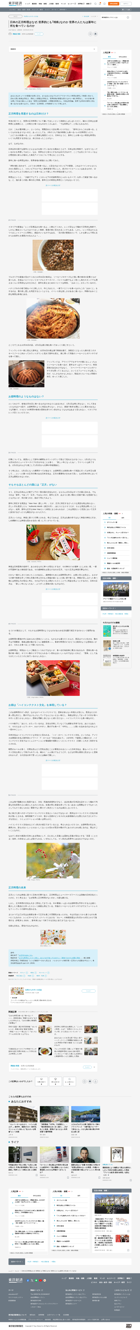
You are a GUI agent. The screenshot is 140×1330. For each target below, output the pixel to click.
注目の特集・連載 (109, 578)
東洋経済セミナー (71, 1304)
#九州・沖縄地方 (108, 614)
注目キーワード (108, 608)
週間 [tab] (122, 518)
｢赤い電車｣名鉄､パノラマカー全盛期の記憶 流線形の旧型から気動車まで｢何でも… (118, 94)
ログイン (125, 3)
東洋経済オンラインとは (110, 17)
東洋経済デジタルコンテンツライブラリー (44, 1304)
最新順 (34, 4)
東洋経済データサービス (73, 1300)
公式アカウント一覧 (53, 1315)
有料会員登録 (113, 3)
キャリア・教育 (37, 9)
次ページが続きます (53, 185)
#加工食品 (19, 976)
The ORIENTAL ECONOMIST (40, 1294)
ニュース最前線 (112, 558)
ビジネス (13, 9)
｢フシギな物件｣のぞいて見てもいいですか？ (118, 537)
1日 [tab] (109, 517)
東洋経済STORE (36, 1300)
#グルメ (22, 972)
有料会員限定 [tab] (123, 57)
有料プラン (118, 1300)
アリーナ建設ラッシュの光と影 (114, 599)
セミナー (71, 4)
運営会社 (32, 1315)
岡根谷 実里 (16, 34)
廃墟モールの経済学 (113, 563)
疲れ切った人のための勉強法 (121, 627)
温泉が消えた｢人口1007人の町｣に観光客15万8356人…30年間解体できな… (117, 73)
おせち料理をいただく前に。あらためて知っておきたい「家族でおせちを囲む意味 (49, 958)
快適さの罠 (116, 641)
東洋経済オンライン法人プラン (75, 1294)
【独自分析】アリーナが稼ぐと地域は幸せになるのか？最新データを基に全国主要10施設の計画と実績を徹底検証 (104, 1223)
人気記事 (106, 53)
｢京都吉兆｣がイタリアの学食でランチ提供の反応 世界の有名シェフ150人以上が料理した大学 (23, 1051)
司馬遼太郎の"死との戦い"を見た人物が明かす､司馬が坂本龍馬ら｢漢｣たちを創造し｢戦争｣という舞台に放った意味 (23, 1167)
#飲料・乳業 (40, 976)
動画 (57, 4)
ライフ (47, 9)
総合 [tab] (109, 56)
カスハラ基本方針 (93, 1319)
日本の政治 (110, 548)
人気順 (51, 4)
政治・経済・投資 (24, 9)
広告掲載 (66, 1315)
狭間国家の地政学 (119, 655)
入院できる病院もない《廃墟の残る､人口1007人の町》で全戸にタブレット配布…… (118, 62)
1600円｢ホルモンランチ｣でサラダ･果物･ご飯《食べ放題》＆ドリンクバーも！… (118, 83)
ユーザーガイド (119, 1307)
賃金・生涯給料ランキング (115, 568)
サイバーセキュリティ (16, 1297)
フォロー (38, 34)
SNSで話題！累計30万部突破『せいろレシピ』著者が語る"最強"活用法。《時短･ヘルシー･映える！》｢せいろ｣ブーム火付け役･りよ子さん (23, 1030)
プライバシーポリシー (35, 1319)
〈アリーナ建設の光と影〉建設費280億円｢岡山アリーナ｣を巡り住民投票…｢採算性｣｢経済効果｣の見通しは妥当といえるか (104, 1241)
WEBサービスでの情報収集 (17, 1319)
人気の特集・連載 (110, 513)
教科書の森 (96, 1300)
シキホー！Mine (36, 1307)
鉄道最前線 (12, 1300)
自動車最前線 (111, 553)
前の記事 (86, 16)
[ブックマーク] (90, 34)
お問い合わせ (105, 1319)
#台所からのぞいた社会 (31, 16)
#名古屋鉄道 (119, 614)
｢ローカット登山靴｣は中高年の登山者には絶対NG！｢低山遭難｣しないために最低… (118, 104)
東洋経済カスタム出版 (99, 1297)
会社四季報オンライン (38, 1297)
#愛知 (126, 614)
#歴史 (32, 972)
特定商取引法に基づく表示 (61, 1319)
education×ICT (13, 1294)
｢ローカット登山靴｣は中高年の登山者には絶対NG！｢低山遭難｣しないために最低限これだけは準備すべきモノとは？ (54, 1168)
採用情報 (41, 1315)
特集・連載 (43, 4)
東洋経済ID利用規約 (78, 1319)
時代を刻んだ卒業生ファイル (116, 527)
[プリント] (95, 34)
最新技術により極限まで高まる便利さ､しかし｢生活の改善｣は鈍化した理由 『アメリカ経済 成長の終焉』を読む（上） (117, 1171)
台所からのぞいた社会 (33, 990)
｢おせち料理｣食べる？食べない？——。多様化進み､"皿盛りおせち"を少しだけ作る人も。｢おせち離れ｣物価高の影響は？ (23, 1019)
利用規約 (117, 1310)
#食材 (29, 976)
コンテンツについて (120, 1297)
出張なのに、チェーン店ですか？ (118, 532)
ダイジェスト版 (112, 522)
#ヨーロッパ (43, 972)
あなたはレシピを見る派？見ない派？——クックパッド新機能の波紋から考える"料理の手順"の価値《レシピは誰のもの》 (68, 1041)
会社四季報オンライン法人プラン (76, 1297)
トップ (27, 4)
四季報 (80, 4)
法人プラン (118, 1304)
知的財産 (48, 1319)
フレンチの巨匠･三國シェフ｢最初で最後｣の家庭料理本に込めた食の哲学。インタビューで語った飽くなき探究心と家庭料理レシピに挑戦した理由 (68, 1052)
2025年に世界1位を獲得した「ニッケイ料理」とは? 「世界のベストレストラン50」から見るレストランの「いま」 (68, 1030)
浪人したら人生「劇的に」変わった (118, 543)
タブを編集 (127, 9)
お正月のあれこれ (25, 955)
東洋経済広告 (96, 1294)
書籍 (88, 4)
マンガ (63, 4)
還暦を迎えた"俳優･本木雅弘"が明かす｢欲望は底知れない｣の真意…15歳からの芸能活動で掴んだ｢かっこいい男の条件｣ (85, 1168)
